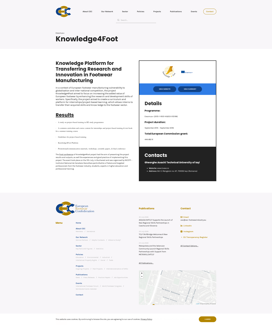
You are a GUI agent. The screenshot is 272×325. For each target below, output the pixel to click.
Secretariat (91, 231)
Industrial (106, 257)
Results (65, 115)
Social (103, 260)
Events (194, 11)
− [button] (141, 276)
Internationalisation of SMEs (117, 269)
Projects (157, 11)
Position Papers (104, 277)
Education (80, 257)
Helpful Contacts (98, 240)
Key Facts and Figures (84, 249)
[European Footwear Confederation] (63, 11)
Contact (209, 11)
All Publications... (146, 263)
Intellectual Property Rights (86, 260)
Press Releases (89, 277)
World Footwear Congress (112, 286)
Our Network (107, 11)
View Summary (190, 89)
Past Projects (98, 269)
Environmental (92, 257)
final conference (66, 154)
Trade (111, 260)
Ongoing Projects (82, 269)
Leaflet (198, 304)
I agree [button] (208, 319)
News (78, 277)
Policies (140, 11)
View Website (164, 89)
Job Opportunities (121, 277)
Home (78, 223)
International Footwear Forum (87, 286)
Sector (125, 11)
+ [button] (141, 273)
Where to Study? (114, 240)
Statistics (99, 249)
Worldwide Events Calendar (86, 289)
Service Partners (82, 240)
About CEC (87, 11)
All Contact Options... (189, 246)
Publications (176, 11)
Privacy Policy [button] (146, 319)
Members (79, 231)
